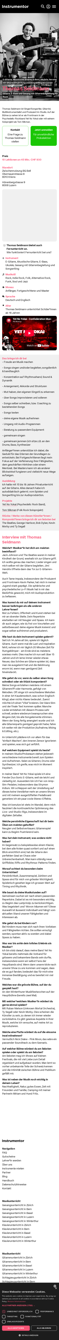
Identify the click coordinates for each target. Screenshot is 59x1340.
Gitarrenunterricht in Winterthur (20, 1273)
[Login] (48, 6)
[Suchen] (43, 6)
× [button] (56, 1288)
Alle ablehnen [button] (44, 1328)
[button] (29, 1305)
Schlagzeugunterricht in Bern (18, 1282)
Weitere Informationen (17, 1301)
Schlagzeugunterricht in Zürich (19, 1278)
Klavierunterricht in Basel (16, 1233)
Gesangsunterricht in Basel (17, 1213)
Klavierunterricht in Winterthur (19, 1241)
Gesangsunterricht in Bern (17, 1209)
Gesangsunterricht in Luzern (18, 1217)
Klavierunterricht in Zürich (16, 1225)
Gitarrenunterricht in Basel (17, 1266)
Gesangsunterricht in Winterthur (20, 1221)
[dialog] (29, 1311)
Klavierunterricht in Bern (16, 1229)
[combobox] (55, 1286)
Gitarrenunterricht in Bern (16, 1262)
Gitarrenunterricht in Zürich (17, 1258)
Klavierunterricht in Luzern (17, 1237)
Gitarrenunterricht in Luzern (17, 1270)
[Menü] (54, 6)
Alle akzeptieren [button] (16, 1328)
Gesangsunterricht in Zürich (17, 1205)
